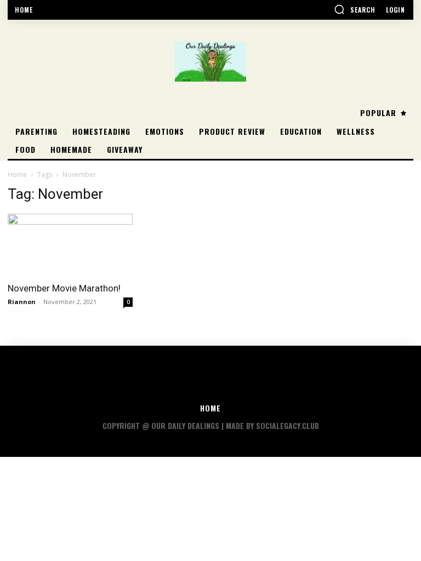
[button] (355, 9)
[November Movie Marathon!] (70, 245)
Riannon (22, 301)
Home (17, 174)
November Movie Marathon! (64, 288)
